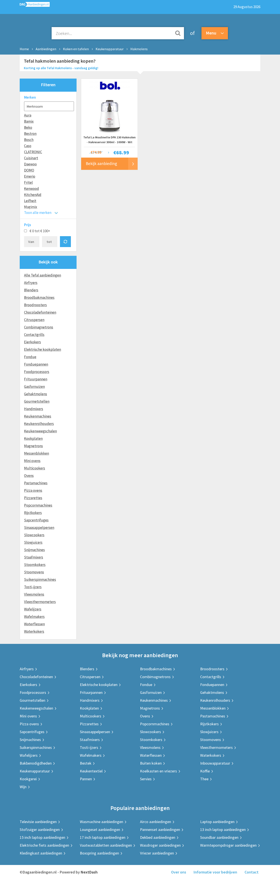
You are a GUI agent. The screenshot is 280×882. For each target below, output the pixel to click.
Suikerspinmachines (40, 579)
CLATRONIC (33, 152)
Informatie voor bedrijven (215, 872)
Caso (27, 145)
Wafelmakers (34, 616)
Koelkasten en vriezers (158, 771)
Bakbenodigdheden (36, 763)
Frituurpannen (35, 379)
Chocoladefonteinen (40, 312)
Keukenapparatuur (110, 49)
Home (24, 49)
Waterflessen (34, 624)
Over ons (178, 872)
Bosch (28, 139)
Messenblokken (36, 453)
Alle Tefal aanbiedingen (42, 275)
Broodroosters (35, 305)
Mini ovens (32, 460)
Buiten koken (151, 763)
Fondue (30, 356)
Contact (252, 872)
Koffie (205, 771)
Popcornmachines (38, 505)
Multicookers (34, 468)
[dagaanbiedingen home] (35, 5)
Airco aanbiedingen (155, 821)
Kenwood (31, 188)
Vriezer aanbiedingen (157, 853)
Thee (204, 778)
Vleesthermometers (40, 601)
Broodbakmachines (39, 297)
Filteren (48, 84)
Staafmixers (33, 557)
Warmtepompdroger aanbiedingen (228, 845)
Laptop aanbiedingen (217, 821)
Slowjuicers (33, 542)
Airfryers (30, 282)
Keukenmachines (37, 416)
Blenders (31, 290)
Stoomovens (34, 572)
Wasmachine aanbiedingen (101, 821)
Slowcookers (34, 535)
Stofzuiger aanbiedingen (40, 829)
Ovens (29, 475)
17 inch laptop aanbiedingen (102, 837)
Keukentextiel (91, 771)
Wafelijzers (32, 609)
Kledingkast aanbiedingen (41, 853)
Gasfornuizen (34, 386)
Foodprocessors (36, 371)
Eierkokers (32, 342)
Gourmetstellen (36, 401)
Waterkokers (34, 631)
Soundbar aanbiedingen (219, 837)
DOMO (29, 170)
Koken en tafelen (76, 49)
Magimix (30, 207)
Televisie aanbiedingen (38, 821)
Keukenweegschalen (40, 431)
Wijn (23, 786)
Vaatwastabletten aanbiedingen (106, 845)
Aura (27, 115)
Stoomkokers (35, 564)
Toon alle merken (37, 212)
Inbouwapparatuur (215, 763)
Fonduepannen (36, 364)
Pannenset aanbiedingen (160, 829)
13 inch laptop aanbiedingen (223, 829)
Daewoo (30, 164)
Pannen (86, 778)
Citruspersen (34, 319)
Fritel (28, 182)
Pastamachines (35, 483)
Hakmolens (139, 49)
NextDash (89, 872)
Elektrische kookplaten (42, 349)
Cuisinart (31, 158)
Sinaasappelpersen (39, 527)
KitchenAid (32, 194)
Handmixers (33, 408)
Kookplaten (33, 438)
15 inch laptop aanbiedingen (42, 837)
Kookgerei (28, 778)
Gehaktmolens (35, 394)
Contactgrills (34, 334)
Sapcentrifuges (36, 520)
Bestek (85, 763)
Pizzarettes (33, 497)
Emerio (29, 176)
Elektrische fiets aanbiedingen (44, 845)
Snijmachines (34, 549)
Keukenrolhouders (39, 423)
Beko (28, 127)
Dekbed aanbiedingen (157, 837)
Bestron (30, 133)
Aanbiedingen (46, 49)
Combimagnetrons (38, 327)
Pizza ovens (33, 490)
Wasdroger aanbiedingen (160, 845)
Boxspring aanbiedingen (99, 853)
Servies (146, 778)
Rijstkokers (33, 512)
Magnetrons (33, 446)
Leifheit (30, 200)
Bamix (29, 121)
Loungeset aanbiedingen (100, 829)
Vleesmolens (34, 594)
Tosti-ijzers (33, 587)
